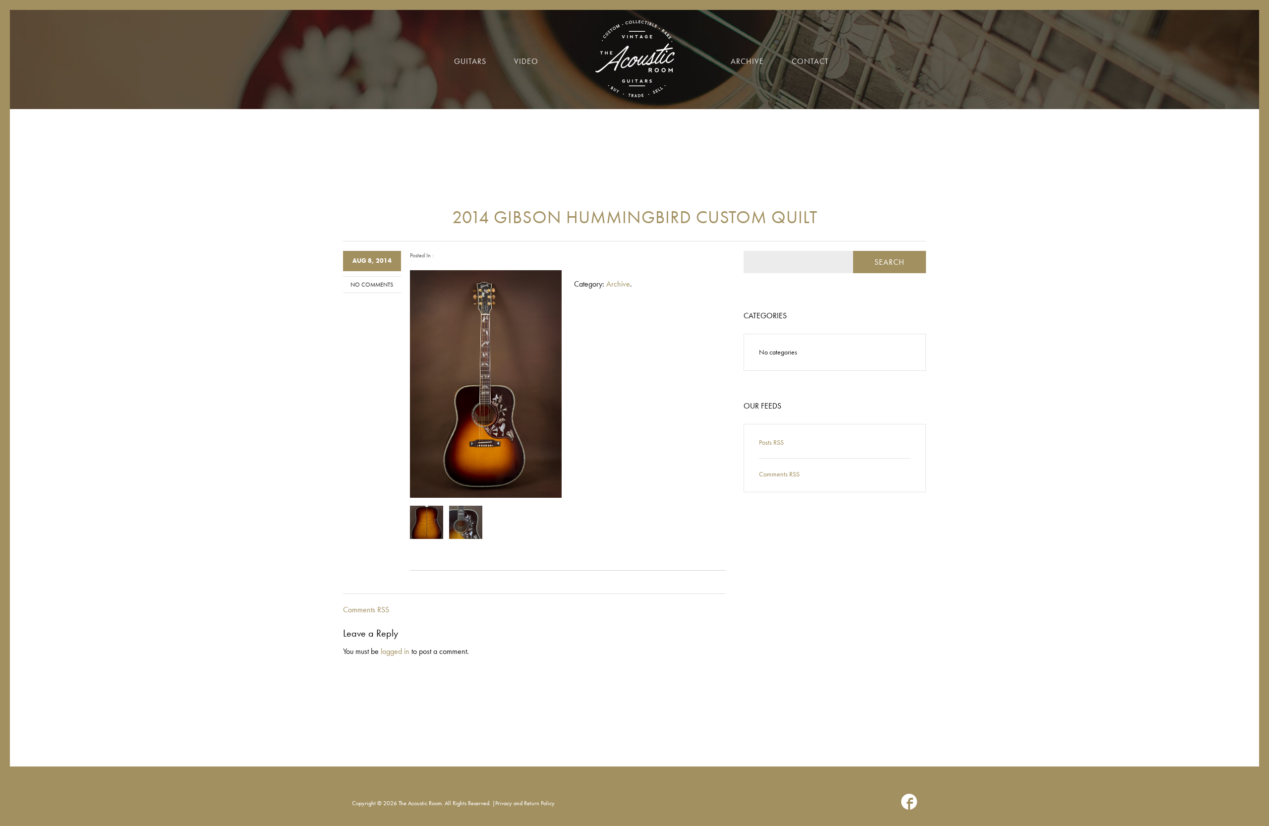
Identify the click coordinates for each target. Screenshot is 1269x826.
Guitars (470, 61)
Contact (810, 61)
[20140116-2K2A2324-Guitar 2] (486, 384)
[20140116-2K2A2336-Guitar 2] (427, 522)
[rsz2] (466, 522)
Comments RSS (366, 609)
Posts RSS (771, 442)
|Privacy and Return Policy (523, 803)
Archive (747, 61)
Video (526, 61)
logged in (395, 651)
